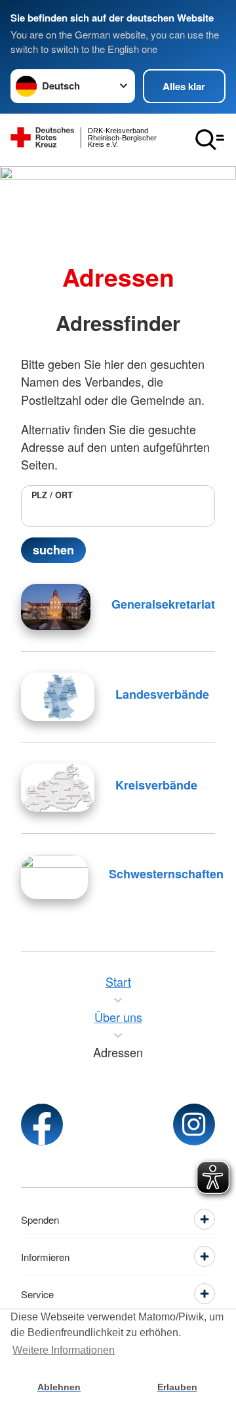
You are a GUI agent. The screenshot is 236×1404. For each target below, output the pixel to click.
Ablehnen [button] (59, 1387)
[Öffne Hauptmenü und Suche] (210, 139)
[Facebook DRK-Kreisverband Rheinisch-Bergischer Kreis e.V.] (42, 1124)
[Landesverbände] (57, 697)
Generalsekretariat (163, 604)
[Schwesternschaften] (54, 877)
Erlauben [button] (177, 1387)
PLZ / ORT (52, 495)
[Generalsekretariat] (55, 607)
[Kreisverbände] (57, 787)
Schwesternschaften (166, 873)
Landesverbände (162, 694)
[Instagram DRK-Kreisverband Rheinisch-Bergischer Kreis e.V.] (194, 1124)
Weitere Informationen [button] (63, 1350)
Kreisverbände (156, 784)
